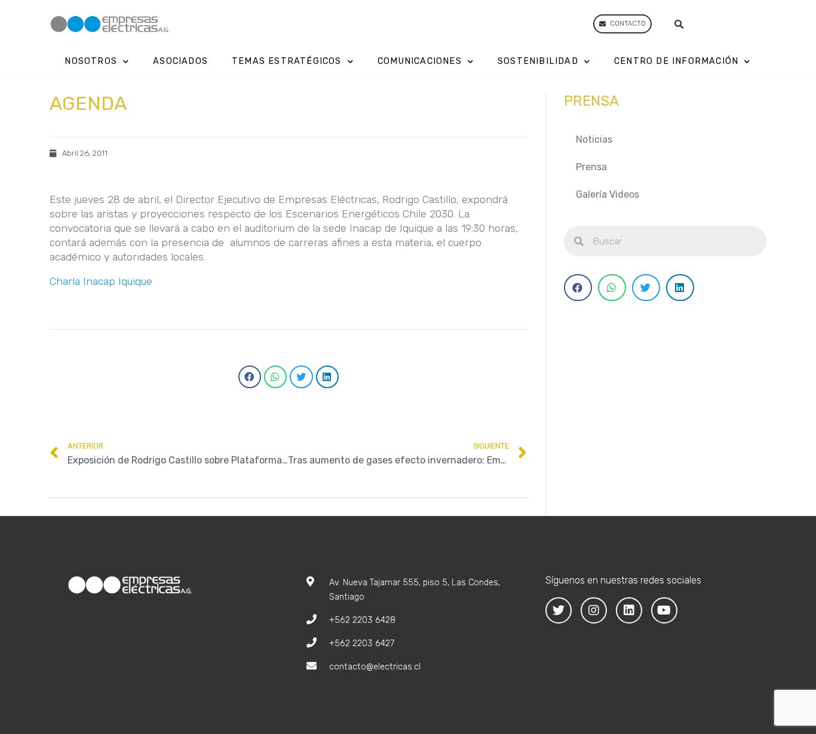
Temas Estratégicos (287, 61)
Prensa (591, 167)
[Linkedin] (629, 610)
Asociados (180, 61)
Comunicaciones (420, 61)
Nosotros (91, 61)
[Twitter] (558, 610)
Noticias (594, 139)
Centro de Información (676, 61)
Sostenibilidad (538, 61)
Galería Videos (607, 194)
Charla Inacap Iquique (101, 281)
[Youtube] (664, 610)
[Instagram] (594, 610)
